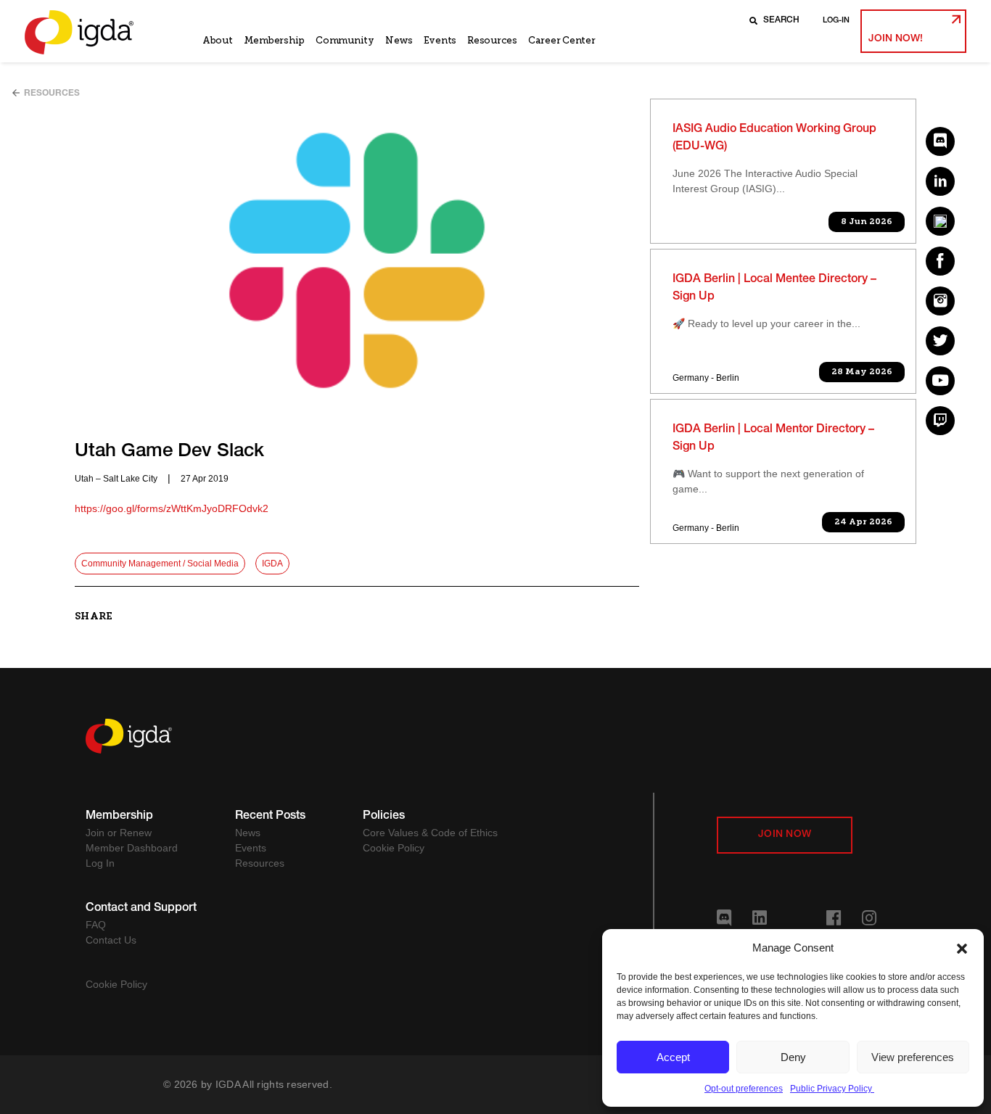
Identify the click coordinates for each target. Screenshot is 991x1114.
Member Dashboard (132, 848)
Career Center (562, 40)
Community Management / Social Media (160, 563)
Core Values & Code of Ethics (430, 832)
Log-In (836, 21)
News (399, 40)
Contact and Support (141, 909)
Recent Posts (270, 816)
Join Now (784, 835)
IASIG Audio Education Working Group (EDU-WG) (774, 138)
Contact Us (111, 940)
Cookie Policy (393, 848)
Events (440, 40)
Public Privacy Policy (832, 1089)
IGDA (272, 563)
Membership (274, 40)
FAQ (96, 925)
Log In (100, 863)
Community (345, 40)
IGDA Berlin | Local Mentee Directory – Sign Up (774, 288)
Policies (384, 816)
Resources (492, 40)
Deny (793, 1057)
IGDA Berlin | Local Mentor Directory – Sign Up (773, 438)
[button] (962, 948)
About (217, 40)
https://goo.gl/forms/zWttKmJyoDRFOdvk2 (171, 508)
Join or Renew (119, 832)
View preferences (912, 1057)
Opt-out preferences (743, 1089)
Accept (673, 1057)
